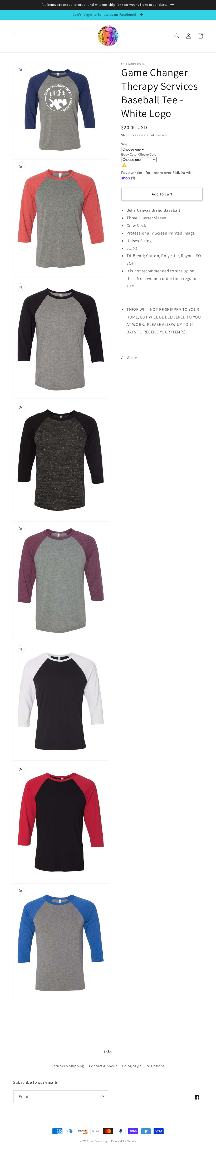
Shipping (128, 135)
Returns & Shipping (67, 1066)
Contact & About (103, 1066)
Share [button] (132, 357)
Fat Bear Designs (100, 1141)
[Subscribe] (102, 1097)
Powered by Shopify (123, 1141)
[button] (16, 36)
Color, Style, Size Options (143, 1066)
